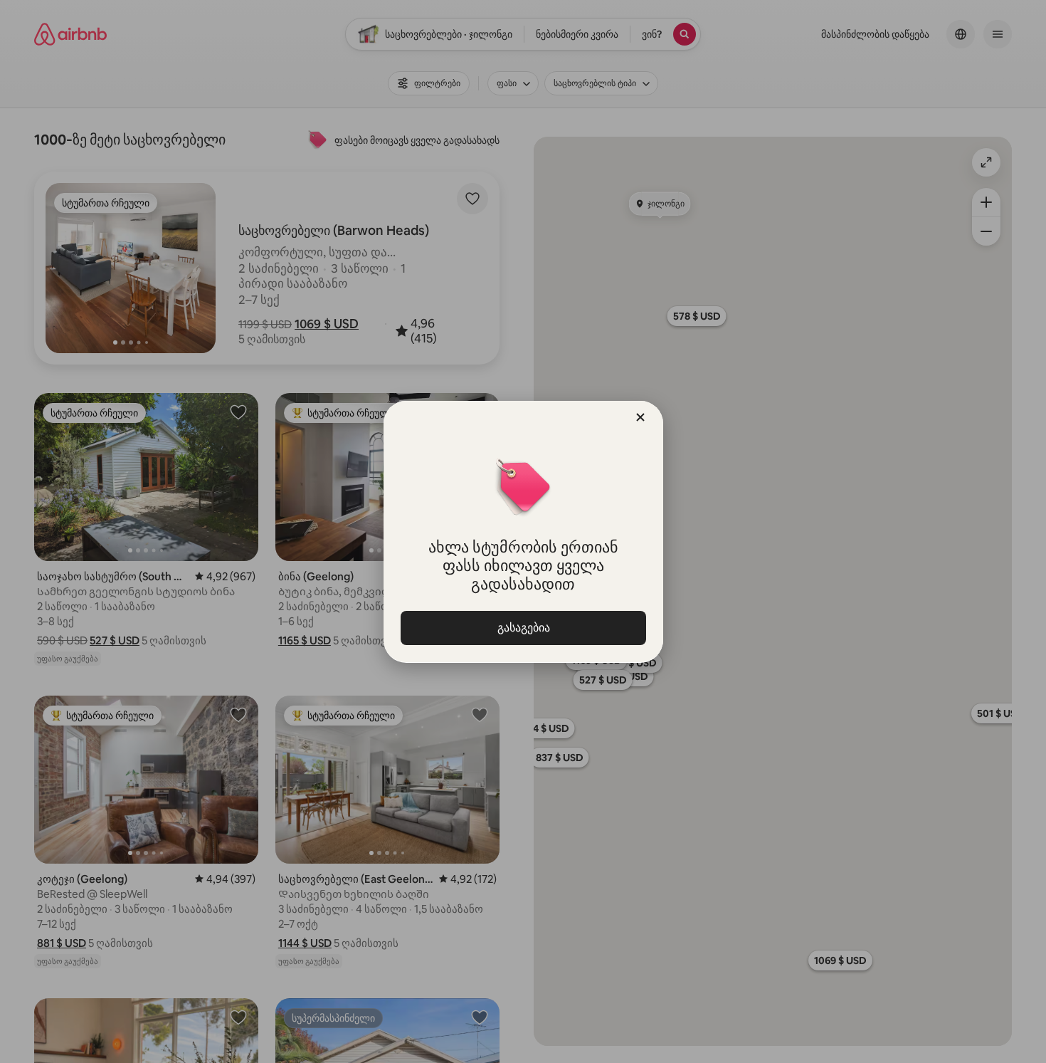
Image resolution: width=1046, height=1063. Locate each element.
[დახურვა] (640, 417)
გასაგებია (523, 627)
